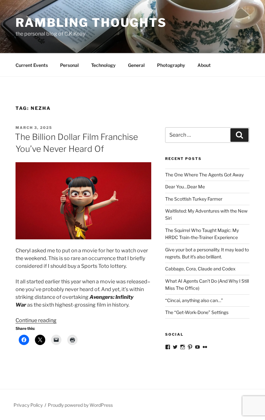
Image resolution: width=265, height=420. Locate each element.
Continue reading (36, 320)
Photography (171, 65)
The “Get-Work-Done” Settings (196, 312)
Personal (69, 65)
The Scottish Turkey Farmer (193, 199)
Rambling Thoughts (91, 23)
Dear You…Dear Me (185, 186)
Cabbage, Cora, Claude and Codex (200, 268)
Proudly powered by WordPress (80, 405)
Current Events (32, 65)
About (204, 65)
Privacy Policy (28, 405)
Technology (103, 65)
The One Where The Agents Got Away (204, 174)
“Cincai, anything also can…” (194, 300)
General (136, 65)
